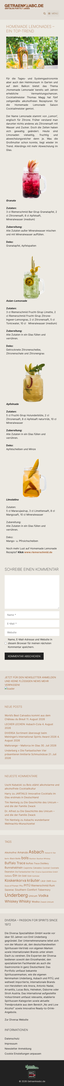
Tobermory (44, 889)
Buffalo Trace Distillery (37, 863)
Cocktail (46, 868)
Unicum (33, 895)
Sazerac (9, 889)
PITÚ (27, 885)
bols (25, 858)
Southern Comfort (26, 889)
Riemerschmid (39, 885)
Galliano (8, 876)
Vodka (43, 895)
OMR (48, 881)
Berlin (7, 859)
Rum (52, 885)
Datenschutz (12, 1038)
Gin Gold (22, 875)
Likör (43, 881)
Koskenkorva (15, 880)
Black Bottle (15, 858)
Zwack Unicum (47, 902)
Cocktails (55, 868)
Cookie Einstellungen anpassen (23, 1053)
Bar (54, 853)
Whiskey (11, 901)
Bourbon (32, 859)
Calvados (37, 868)
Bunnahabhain (14, 867)
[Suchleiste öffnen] (44, 13)
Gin (15, 875)
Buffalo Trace (15, 863)
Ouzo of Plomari (11, 886)
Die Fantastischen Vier (25, 872)
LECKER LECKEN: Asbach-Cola (23, 724)
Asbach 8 (48, 853)
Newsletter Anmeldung (18, 1048)
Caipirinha (27, 868)
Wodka (36, 901)
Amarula (22, 852)
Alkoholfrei (11, 852)
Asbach (36, 851)
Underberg (16, 895)
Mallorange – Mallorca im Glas (22, 745)
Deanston (9, 871)
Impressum (11, 1043)
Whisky (25, 901)
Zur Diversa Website (16, 1019)
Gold (29, 876)
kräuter (33, 880)
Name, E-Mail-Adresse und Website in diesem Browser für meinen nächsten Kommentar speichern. (30, 643)
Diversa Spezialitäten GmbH (46, 872)
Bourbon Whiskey (43, 859)
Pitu (21, 885)
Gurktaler (35, 876)
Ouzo (54, 881)
